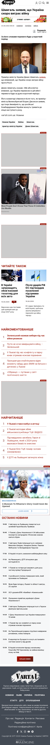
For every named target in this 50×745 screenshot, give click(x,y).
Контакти (29, 718)
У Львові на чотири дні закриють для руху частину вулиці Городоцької (25, 569)
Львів (19, 695)
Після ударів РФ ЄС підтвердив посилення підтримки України (35, 291)
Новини (20, 26)
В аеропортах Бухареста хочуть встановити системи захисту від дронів (26, 640)
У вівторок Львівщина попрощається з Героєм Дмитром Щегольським (27, 607)
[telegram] (32, 732)
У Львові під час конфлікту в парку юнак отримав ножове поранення (24, 354)
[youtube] (29, 732)
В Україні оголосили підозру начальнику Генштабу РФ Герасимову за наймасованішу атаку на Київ (26, 650)
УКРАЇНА (28, 26)
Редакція (19, 718)
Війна (36, 26)
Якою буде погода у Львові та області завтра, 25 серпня (26, 585)
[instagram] (25, 732)
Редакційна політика (25, 722)
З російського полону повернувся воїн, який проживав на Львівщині (26, 577)
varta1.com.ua (39, 707)
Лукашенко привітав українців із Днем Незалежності (23, 599)
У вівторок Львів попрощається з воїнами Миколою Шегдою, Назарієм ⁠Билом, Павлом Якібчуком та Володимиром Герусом (26, 545)
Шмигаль (30, 122)
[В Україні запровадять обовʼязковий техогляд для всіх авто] (11, 275)
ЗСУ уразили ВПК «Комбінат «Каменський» (25, 592)
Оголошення (33, 700)
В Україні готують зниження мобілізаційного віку (27, 554)
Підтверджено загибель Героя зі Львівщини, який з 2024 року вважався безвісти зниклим (23, 440)
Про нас (10, 718)
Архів (39, 726)
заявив (42, 77)
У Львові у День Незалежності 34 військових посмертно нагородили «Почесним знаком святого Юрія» (26, 534)
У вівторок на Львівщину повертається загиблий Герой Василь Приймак (24, 525)
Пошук (43, 3)
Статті (13, 700)
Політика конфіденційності (21, 726)
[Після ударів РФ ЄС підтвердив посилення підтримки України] (36, 275)
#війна (20, 122)
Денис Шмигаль (31, 126)
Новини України (8, 122)
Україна (28, 695)
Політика (40, 695)
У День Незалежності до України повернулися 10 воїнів (26, 616)
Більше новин (25, 659)
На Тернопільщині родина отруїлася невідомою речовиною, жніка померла (27, 632)
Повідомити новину (40, 3)
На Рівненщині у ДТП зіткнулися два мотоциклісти (23, 560)
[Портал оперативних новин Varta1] (8, 3)
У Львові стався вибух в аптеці (23, 424)
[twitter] (21, 732)
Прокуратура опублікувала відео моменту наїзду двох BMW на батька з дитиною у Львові (26, 363)
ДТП (21, 700)
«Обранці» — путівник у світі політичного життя (21, 373)
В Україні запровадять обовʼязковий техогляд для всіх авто (9, 291)
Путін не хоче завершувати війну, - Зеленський (25, 345)
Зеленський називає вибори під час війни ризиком (26, 337)
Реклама (24, 19)
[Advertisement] (23, 150)
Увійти (36, 3)
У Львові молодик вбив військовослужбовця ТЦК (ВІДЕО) (24, 430)
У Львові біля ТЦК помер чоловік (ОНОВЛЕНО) (24, 450)
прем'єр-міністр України (12, 126)
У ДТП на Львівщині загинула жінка (25, 457)
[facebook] (17, 732)
